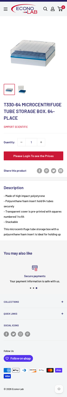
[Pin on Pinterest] (46, 170)
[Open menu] (5, 9)
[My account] (53, 9)
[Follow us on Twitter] (13, 334)
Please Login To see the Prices (33, 156)
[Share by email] (60, 170)
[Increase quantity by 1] (41, 142)
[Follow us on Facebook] (6, 334)
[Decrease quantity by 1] (21, 142)
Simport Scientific (16, 126)
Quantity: (9, 142)
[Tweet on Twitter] (53, 170)
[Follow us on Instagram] (20, 334)
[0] (60, 9)
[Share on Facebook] (39, 170)
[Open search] (45, 9)
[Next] (59, 49)
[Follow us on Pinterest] (27, 334)
